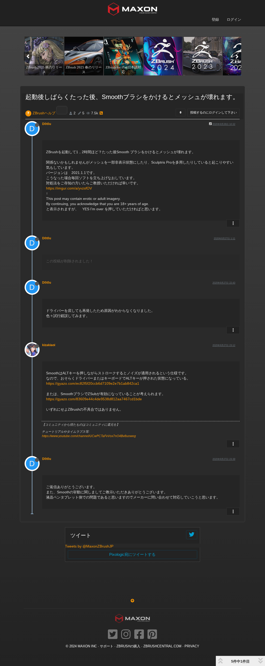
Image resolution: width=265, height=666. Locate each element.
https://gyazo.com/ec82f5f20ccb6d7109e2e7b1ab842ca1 (92, 383)
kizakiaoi (48, 345)
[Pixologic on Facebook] (139, 634)
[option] (43, 56)
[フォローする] (191, 534)
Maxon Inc (87, 646)
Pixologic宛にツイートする (132, 554)
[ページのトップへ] (132, 601)
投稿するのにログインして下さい (213, 112)
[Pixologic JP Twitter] (112, 634)
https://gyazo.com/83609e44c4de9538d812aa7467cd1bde (94, 399)
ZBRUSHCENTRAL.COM (162, 646)
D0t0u (46, 124)
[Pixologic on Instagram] (126, 634)
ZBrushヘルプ (44, 113)
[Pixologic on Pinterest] (152, 634)
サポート (106, 646)
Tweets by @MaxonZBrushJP (89, 546)
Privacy (192, 646)
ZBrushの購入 (128, 646)
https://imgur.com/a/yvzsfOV (69, 188)
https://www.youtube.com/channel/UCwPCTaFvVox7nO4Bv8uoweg (89, 436)
